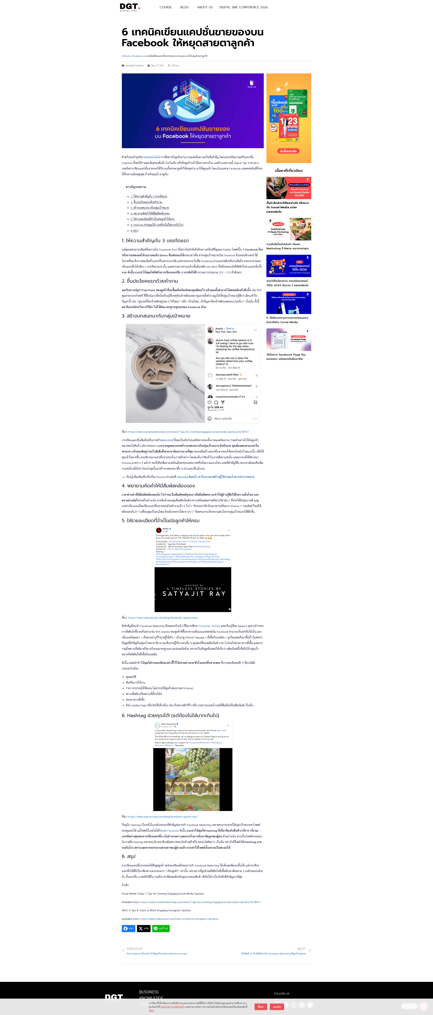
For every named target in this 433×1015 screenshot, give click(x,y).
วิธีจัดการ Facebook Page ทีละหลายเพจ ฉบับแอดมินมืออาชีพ (286, 357)
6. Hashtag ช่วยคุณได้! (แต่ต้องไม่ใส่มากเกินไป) (157, 225)
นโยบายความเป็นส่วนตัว (173, 1006)
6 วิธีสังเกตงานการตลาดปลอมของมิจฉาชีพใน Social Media (287, 320)
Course (166, 7)
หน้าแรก (126, 55)
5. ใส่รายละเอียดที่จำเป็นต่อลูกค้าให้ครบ (153, 219)
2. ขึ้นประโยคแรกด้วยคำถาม (146, 202)
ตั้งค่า (151, 1010)
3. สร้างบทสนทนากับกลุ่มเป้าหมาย (150, 207)
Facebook (137, 55)
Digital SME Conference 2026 (243, 7)
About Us (205, 7)
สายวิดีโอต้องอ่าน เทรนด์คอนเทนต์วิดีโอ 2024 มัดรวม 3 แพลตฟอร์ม (287, 283)
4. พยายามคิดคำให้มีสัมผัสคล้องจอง (150, 213)
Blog (184, 7)
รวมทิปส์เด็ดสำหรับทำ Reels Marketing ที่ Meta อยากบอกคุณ (287, 246)
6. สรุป (134, 230)
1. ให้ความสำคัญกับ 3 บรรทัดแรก (149, 196)
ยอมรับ (277, 1006)
